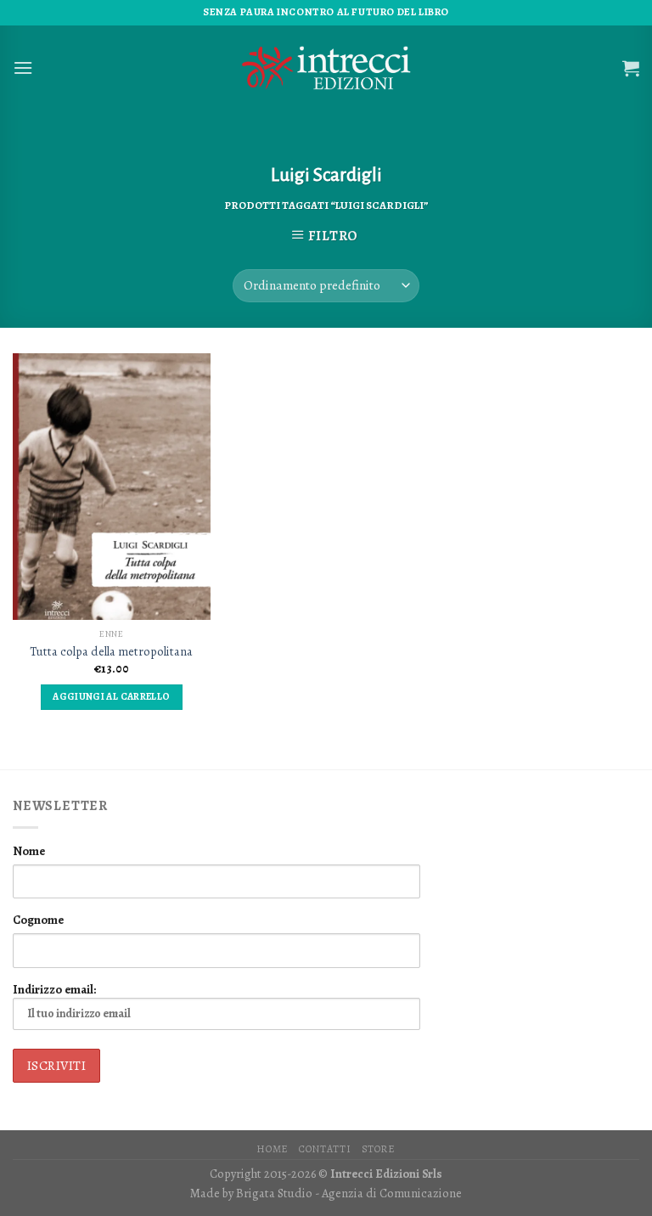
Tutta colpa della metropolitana (111, 652)
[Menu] (23, 67)
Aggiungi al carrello (111, 696)
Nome (29, 850)
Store (379, 1149)
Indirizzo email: (54, 989)
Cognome (38, 919)
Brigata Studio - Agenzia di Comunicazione (349, 1193)
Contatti (325, 1149)
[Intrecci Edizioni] (326, 68)
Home (272, 1149)
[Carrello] (630, 68)
